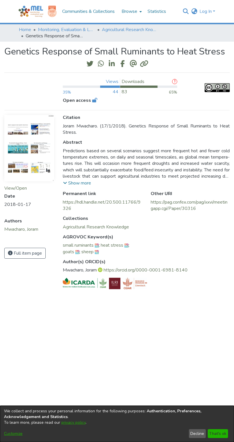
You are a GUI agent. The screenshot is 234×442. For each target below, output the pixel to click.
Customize (13, 433)
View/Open (15, 188)
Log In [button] (206, 11)
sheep (87, 252)
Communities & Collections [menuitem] (88, 11)
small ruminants (78, 245)
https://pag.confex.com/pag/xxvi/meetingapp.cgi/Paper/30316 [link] (189, 205)
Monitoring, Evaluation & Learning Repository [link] (66, 30)
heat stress (112, 245)
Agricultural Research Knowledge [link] (130, 30)
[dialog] (117, 424)
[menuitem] (131, 11)
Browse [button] (129, 11)
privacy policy (73, 422)
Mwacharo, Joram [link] (21, 229)
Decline (197, 433)
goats (68, 252)
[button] (185, 11)
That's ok (217, 433)
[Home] (31, 11)
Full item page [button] (27, 253)
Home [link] (25, 30)
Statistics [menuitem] (157, 11)
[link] (96, 227)
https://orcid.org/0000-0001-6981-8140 (145, 270)
